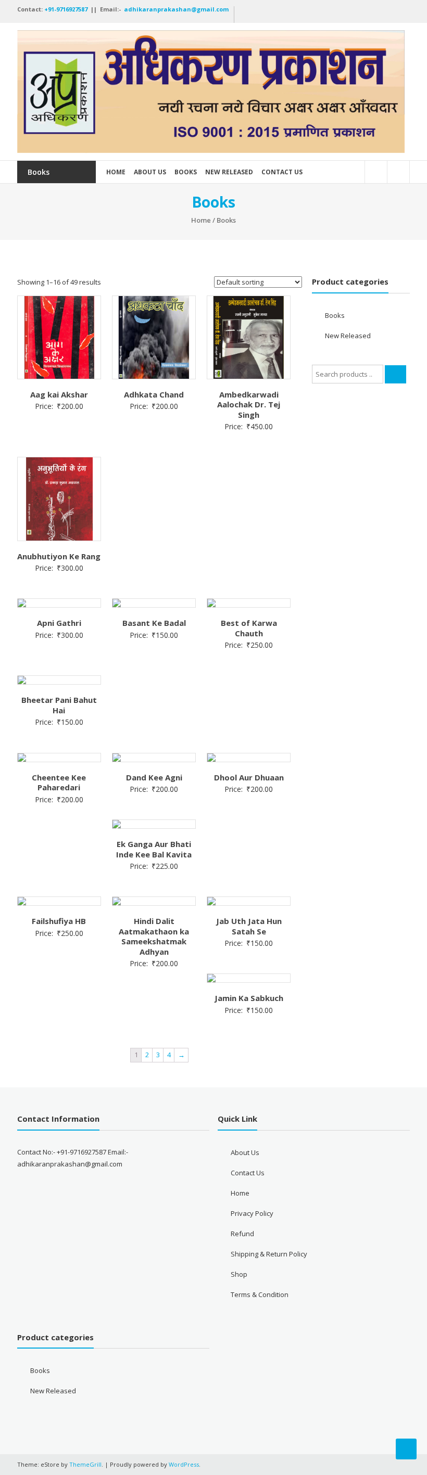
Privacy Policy (252, 1213)
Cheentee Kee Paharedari (59, 782)
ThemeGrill (85, 1464)
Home (115, 172)
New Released (229, 172)
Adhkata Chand (154, 394)
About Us (150, 172)
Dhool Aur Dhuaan (249, 777)
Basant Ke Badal (154, 623)
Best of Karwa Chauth (249, 628)
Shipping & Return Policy (269, 1254)
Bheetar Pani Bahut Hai (59, 705)
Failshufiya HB (59, 921)
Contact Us (282, 172)
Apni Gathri (59, 623)
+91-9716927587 (66, 9)
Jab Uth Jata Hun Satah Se (249, 926)
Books (185, 172)
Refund (242, 1233)
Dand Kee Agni (154, 777)
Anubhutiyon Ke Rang (59, 556)
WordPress (184, 1464)
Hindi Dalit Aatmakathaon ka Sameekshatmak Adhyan (154, 936)
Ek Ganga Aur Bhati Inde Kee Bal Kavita (154, 849)
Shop (239, 1274)
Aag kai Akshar (59, 394)
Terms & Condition (259, 1294)
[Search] (395, 374)
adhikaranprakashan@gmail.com (176, 9)
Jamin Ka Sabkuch (249, 998)
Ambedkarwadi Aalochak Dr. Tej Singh (248, 404)
